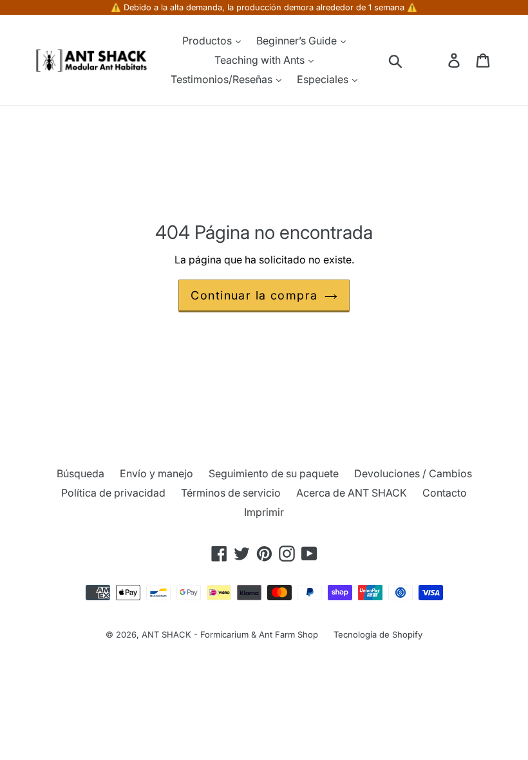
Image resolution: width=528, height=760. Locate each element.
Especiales (324, 79)
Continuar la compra (254, 295)
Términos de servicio (231, 492)
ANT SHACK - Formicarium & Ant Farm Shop (230, 634)
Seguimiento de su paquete (274, 473)
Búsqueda (80, 473)
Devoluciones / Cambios (413, 473)
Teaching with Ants (260, 59)
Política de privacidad (113, 492)
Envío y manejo (156, 473)
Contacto (444, 492)
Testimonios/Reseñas (223, 79)
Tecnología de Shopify (378, 634)
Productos (208, 40)
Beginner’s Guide (297, 40)
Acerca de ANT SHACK (351, 492)
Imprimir (264, 512)
